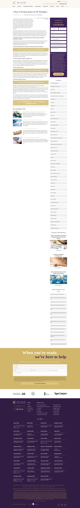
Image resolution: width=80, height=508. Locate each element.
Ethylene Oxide (53, 121)
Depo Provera (53, 112)
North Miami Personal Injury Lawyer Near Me (58, 322)
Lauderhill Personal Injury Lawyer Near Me (58, 325)
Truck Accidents (53, 199)
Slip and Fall (53, 186)
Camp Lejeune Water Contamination (57, 96)
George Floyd (53, 128)
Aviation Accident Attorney (41, 404)
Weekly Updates (53, 215)
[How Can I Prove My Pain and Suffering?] (17, 131)
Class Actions (39, 411)
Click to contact (20, 70)
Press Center (45, 6)
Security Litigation (56, 409)
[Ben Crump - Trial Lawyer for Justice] (19, 2)
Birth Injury (53, 89)
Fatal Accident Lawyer (54, 125)
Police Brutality (53, 170)
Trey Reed (52, 195)
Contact (62, 6)
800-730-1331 (63, 3)
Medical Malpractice (54, 141)
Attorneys (29, 406)
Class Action (53, 105)
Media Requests (64, 1)
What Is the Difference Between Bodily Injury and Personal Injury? (34, 111)
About (14, 6)
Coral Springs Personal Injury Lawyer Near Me (58, 298)
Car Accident (53, 99)
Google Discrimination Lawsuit (42, 412)
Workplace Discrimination (55, 221)
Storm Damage (53, 192)
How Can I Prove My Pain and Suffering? (30, 128)
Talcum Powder (56, 411)
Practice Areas (30, 408)
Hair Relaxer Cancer (54, 131)
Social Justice (53, 189)
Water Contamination (54, 208)
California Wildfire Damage (55, 92)
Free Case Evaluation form (33, 82)
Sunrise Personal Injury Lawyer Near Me (58, 328)
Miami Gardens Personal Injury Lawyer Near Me (58, 309)
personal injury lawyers (35, 70)
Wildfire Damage (53, 218)
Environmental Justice (54, 118)
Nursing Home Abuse (54, 150)
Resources (52, 6)
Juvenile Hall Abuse (54, 134)
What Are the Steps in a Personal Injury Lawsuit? (31, 137)
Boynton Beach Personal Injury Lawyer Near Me (58, 318)
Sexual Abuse (53, 183)
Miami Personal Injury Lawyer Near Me (57, 294)
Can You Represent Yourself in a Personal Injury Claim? (32, 119)
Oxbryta (52, 157)
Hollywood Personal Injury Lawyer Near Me (58, 301)
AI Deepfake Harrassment (55, 86)
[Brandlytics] (35, 504)
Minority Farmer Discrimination (56, 144)
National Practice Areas (28, 6)
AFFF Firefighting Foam (55, 83)
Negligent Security (54, 147)
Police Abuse (53, 166)
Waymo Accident (53, 212)
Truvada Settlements (54, 202)
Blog (17, 14)
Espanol (59, 1)
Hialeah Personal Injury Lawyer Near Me (58, 305)
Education (52, 115)
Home (14, 14)
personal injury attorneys (42, 86)
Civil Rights (52, 102)
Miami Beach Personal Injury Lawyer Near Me (58, 340)
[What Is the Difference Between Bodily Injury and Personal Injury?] (17, 114)
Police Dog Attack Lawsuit (55, 173)
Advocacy (19, 6)
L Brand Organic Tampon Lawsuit (56, 137)
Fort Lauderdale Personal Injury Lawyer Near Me (58, 313)
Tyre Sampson (53, 205)
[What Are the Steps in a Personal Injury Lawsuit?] (17, 140)
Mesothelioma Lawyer (57, 406)
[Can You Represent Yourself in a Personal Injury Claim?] (17, 122)
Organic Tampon (54, 154)
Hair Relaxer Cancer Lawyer (42, 414)
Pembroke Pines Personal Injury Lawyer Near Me (58, 336)
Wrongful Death (53, 224)
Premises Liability (54, 179)
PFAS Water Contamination (55, 163)
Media (57, 6)
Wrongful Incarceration (55, 228)
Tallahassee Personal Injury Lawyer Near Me (58, 343)
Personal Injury (21, 14)
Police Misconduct (54, 176)
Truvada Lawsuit (56, 412)
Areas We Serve (38, 6)
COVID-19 (52, 108)
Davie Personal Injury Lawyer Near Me (57, 332)
